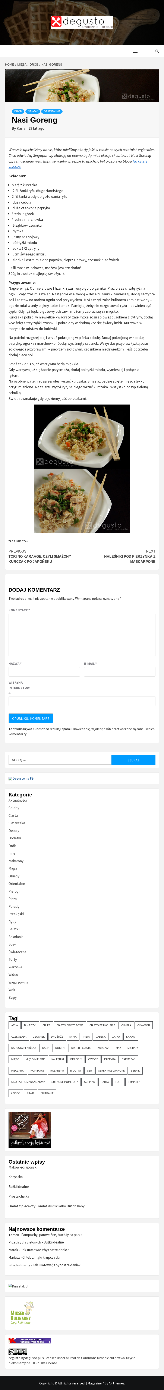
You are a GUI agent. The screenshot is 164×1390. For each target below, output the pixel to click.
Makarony (16, 861)
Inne (12, 853)
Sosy (12, 944)
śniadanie (47, 1093)
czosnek (39, 1036)
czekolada (18, 1036)
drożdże (57, 1036)
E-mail (90, 663)
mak (118, 1048)
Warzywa (15, 967)
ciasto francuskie (102, 1025)
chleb (46, 1025)
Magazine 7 (96, 1383)
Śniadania (16, 936)
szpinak (89, 1082)
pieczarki (17, 1070)
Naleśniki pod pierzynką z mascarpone (129, 556)
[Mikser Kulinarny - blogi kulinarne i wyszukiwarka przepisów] (22, 1313)
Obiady (33, 111)
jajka (116, 1036)
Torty (13, 959)
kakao (130, 1036)
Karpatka (16, 1176)
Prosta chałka (19, 1196)
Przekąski (16, 914)
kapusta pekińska (23, 1048)
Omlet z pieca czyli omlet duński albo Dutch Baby (47, 1206)
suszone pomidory (64, 1082)
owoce (93, 1059)
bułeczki (30, 1025)
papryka (110, 1059)
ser (89, 1070)
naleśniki (57, 1059)
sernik (135, 1070)
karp (45, 1048)
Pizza (13, 898)
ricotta (75, 1070)
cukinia (126, 1025)
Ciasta (13, 815)
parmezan (129, 1059)
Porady (14, 906)
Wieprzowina (18, 982)
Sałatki (14, 929)
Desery (14, 830)
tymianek (134, 1082)
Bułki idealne (19, 1186)
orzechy (76, 1059)
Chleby (14, 807)
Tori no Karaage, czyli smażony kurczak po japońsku (40, 556)
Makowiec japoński (23, 1167)
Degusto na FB (23, 778)
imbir (86, 1036)
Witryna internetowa (19, 687)
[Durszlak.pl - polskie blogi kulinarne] (18, 1286)
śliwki (30, 1093)
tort (118, 1082)
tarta (105, 1082)
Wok (12, 989)
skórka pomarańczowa (28, 1082)
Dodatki (15, 838)
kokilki (60, 1048)
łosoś (15, 1093)
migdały (133, 1048)
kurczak (22, 541)
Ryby (12, 921)
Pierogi (14, 891)
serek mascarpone (111, 1070)
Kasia (21, 128)
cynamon (143, 1025)
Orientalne (52, 111)
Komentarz (19, 610)
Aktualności (18, 800)
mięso (15, 1059)
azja (14, 1025)
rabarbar (57, 1070)
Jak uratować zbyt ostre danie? (45, 1250)
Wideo (13, 974)
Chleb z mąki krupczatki (41, 1257)
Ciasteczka (17, 823)
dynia (73, 1036)
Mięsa (13, 868)
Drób (18, 111)
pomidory (37, 1070)
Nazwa (15, 663)
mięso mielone (35, 1059)
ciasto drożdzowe (70, 1025)
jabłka (101, 1036)
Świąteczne (17, 952)
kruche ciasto (81, 1048)
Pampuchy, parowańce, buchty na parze (51, 1234)
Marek (13, 1250)
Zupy (13, 997)
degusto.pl (33, 1358)
